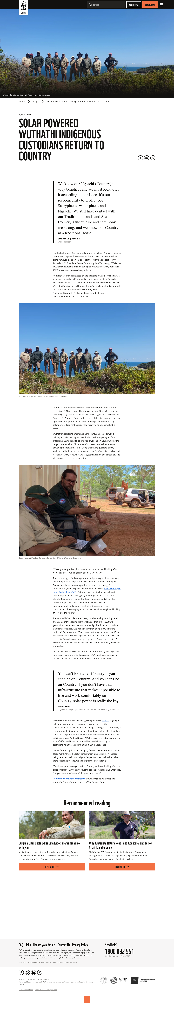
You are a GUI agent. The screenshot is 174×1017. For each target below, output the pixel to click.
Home (22, 101)
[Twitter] (152, 157)
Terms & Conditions (26, 990)
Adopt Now (133, 4)
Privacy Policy (80, 944)
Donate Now (150, 4)
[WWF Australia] (23, 8)
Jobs (28, 944)
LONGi (105, 720)
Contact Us (64, 944)
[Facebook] (140, 157)
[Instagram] (27, 972)
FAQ (21, 944)
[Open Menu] (161, 4)
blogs (35, 101)
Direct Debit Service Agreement (46, 990)
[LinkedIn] (146, 157)
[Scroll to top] (87, 999)
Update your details (44, 944)
